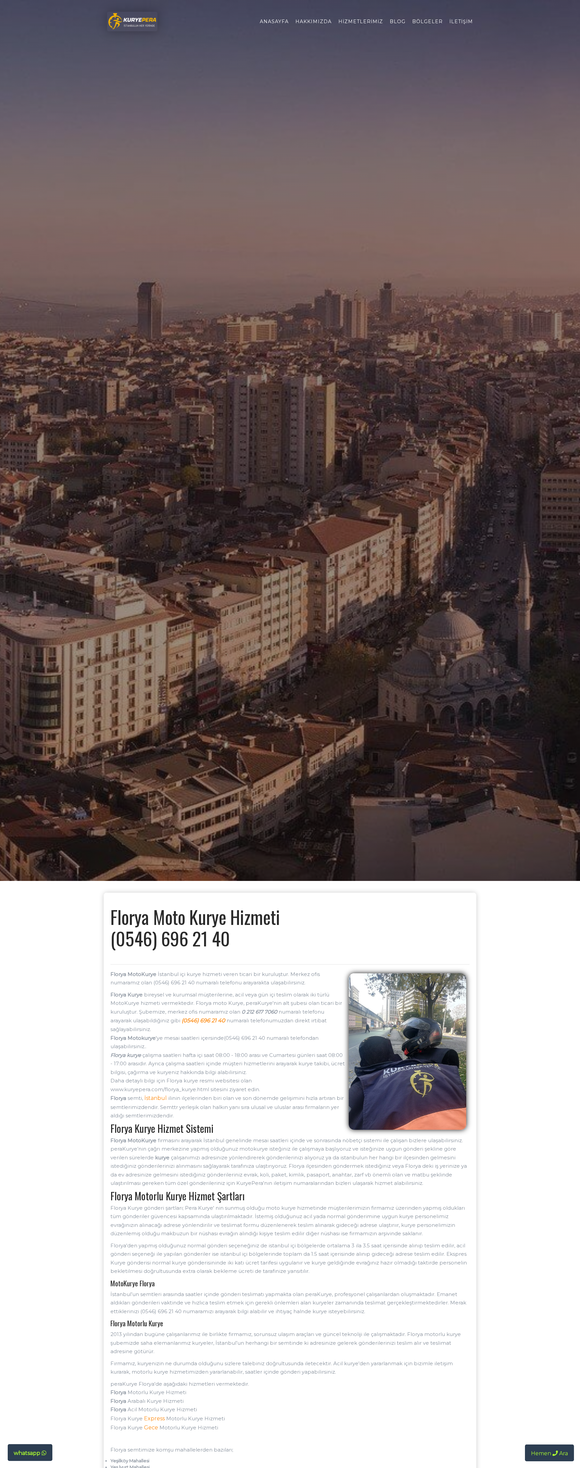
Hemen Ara (549, 1453)
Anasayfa (274, 21)
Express (154, 1418)
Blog (397, 21)
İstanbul (155, 1098)
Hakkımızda (313, 21)
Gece (151, 1427)
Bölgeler (427, 21)
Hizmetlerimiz (360, 21)
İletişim (461, 21)
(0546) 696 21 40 (203, 1020)
